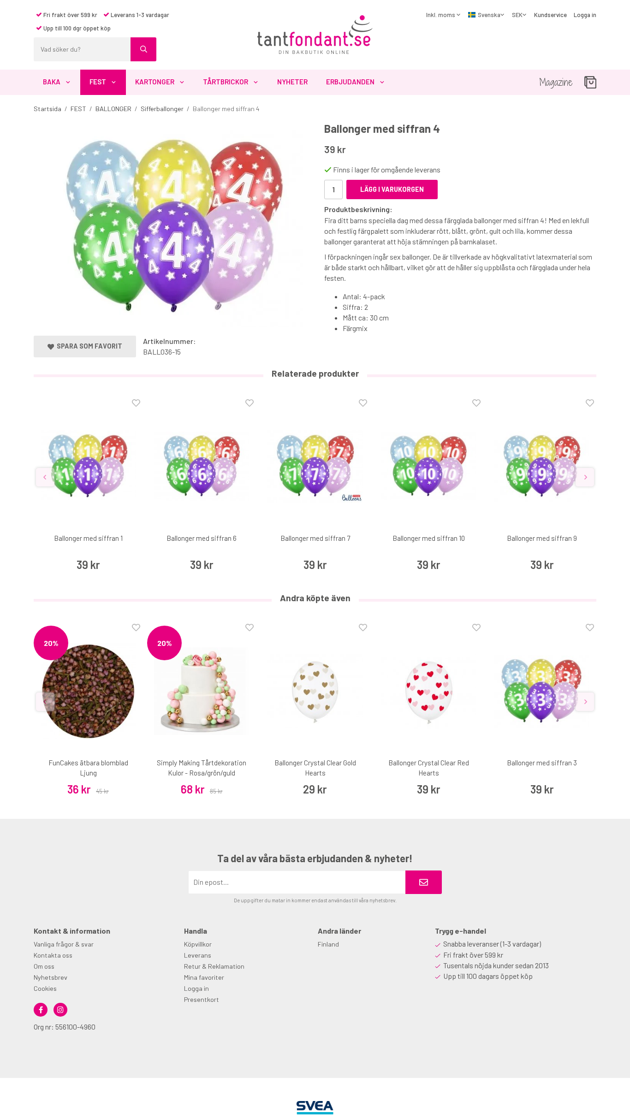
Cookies (45, 988)
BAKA (51, 81)
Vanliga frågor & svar (64, 944)
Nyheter (292, 81)
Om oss (44, 966)
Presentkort (201, 999)
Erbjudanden (350, 81)
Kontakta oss (53, 955)
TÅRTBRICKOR (225, 81)
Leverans (197, 955)
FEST (97, 81)
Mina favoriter (204, 977)
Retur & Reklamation (214, 966)
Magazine (556, 82)
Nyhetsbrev (50, 977)
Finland (328, 944)
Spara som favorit (88, 346)
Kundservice (550, 14)
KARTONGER (154, 81)
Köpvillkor (198, 944)
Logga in (585, 14)
